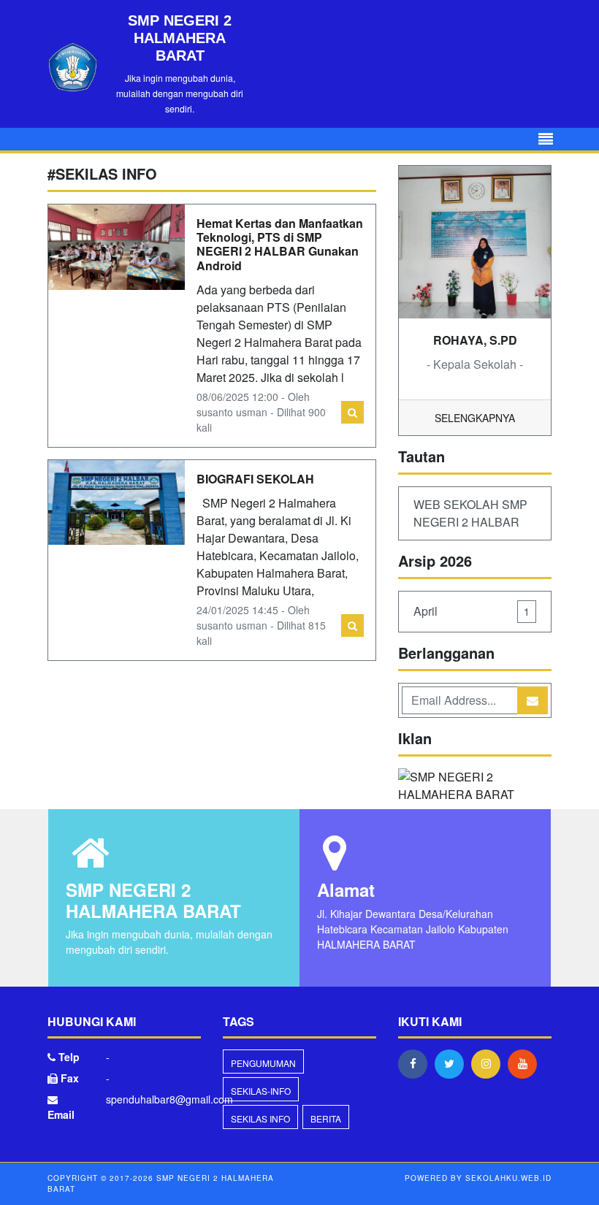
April (471, 610)
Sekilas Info (260, 1118)
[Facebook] (416, 1063)
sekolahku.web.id (508, 1178)
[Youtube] (526, 1063)
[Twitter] (453, 1063)
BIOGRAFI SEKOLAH (258, 478)
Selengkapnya (475, 417)
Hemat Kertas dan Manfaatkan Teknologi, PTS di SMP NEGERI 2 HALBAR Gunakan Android (280, 244)
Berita (325, 1118)
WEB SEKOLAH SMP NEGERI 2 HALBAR (470, 513)
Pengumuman (263, 1063)
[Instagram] (489, 1063)
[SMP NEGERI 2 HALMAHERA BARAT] (475, 787)
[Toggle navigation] (545, 139)
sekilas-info (261, 1090)
